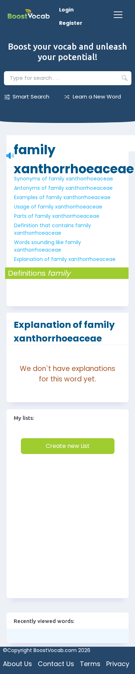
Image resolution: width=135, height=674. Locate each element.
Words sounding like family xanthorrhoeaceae (47, 246)
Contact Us (56, 663)
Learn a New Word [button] (97, 96)
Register (70, 23)
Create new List (68, 446)
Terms (90, 663)
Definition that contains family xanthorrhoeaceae (52, 229)
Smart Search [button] (31, 96)
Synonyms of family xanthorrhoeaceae (63, 178)
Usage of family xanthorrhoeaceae (58, 206)
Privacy (117, 663)
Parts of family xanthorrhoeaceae (56, 216)
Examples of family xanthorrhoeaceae (62, 197)
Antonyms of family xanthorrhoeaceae (63, 188)
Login (66, 9)
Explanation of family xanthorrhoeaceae (65, 259)
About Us (17, 663)
